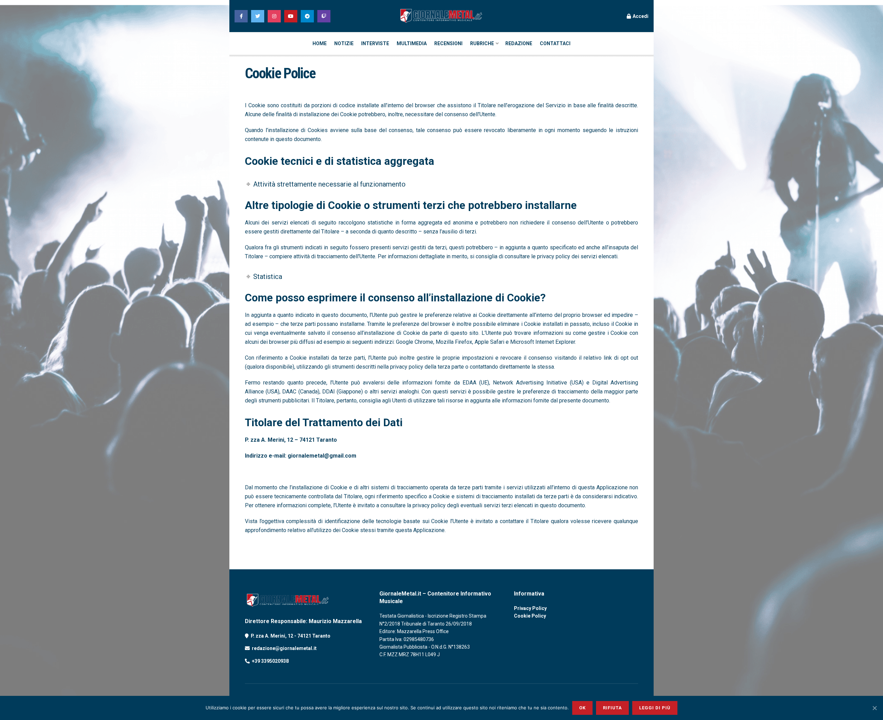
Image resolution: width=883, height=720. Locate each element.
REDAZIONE (518, 43)
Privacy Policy (530, 608)
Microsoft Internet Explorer (542, 342)
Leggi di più (655, 707)
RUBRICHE (482, 43)
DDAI (328, 391)
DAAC (289, 391)
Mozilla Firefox (454, 342)
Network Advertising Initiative (530, 382)
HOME (319, 43)
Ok (582, 707)
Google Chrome (414, 342)
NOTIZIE (344, 43)
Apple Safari (489, 342)
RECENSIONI (448, 43)
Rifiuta (612, 707)
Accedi (640, 16)
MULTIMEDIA (412, 43)
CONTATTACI (555, 43)
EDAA (469, 382)
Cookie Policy (530, 616)
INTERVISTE (375, 43)
